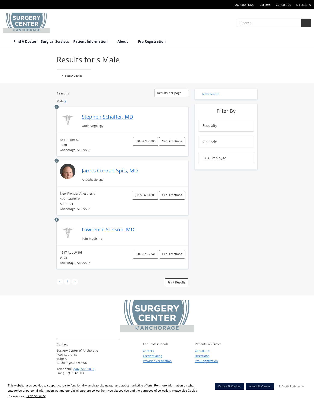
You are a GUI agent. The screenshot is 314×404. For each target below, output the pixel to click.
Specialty (210, 125)
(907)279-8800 (146, 141)
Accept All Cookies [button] (259, 386)
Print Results (176, 282)
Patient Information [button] (91, 41)
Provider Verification (157, 361)
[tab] (226, 125)
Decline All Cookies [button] (229, 386)
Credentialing (152, 356)
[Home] (6, 42)
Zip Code (210, 142)
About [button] (123, 41)
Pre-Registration (152, 41)
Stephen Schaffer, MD (107, 116)
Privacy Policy (35, 396)
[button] (290, 386)
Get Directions (172, 141)
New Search (210, 94)
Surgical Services (55, 41)
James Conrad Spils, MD (110, 170)
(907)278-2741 (146, 254)
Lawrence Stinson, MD (108, 229)
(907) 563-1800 (243, 5)
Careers (265, 5)
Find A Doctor (25, 41)
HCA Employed (214, 158)
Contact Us (283, 5)
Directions (303, 5)
